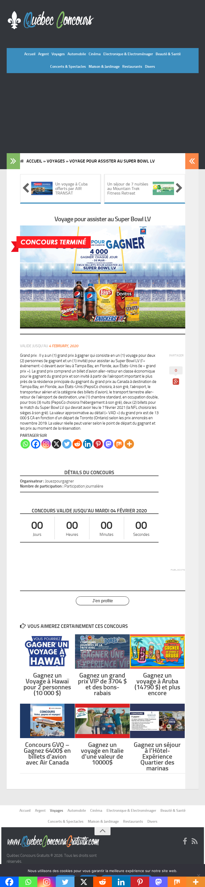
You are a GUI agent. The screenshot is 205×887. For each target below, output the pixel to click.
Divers (150, 66)
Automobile (77, 54)
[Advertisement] (103, 113)
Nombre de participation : (42, 486)
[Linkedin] (87, 444)
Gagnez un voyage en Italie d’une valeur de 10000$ (102, 753)
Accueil (30, 54)
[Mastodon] (108, 444)
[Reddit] (77, 444)
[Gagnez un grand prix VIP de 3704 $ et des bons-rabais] (102, 651)
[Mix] (119, 444)
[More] (129, 444)
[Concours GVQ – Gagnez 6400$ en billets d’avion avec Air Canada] (47, 721)
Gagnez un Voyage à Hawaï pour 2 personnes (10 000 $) (47, 684)
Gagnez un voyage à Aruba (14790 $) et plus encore (157, 684)
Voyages (58, 54)
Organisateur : (32, 481)
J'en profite (102, 601)
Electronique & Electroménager (128, 54)
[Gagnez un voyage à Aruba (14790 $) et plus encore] (157, 651)
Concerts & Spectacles (68, 66)
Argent (43, 54)
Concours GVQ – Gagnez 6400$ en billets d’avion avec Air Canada (47, 753)
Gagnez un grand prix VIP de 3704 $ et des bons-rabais (102, 684)
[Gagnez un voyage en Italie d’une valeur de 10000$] (102, 721)
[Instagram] (46, 444)
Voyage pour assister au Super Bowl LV (102, 219)
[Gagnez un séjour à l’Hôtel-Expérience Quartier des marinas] (157, 721)
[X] (56, 444)
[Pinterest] (98, 444)
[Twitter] (67, 444)
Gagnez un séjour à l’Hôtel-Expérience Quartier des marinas (157, 756)
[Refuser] (198, 875)
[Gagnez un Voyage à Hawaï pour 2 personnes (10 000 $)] (47, 651)
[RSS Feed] (194, 841)
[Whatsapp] (25, 444)
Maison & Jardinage (104, 66)
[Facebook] (35, 444)
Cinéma (95, 54)
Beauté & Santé (168, 54)
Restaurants (132, 66)
